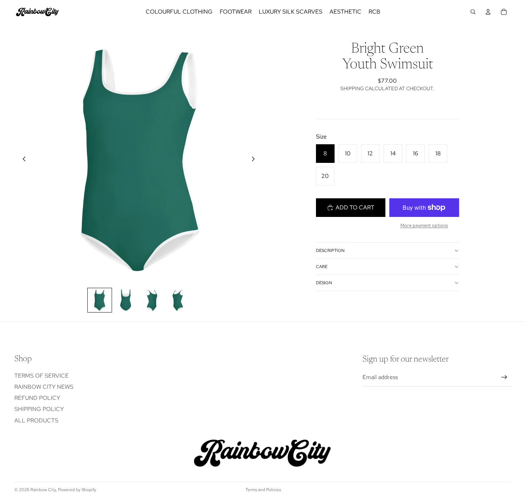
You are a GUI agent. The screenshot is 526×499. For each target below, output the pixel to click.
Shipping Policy (39, 409)
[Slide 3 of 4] (152, 300)
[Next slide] (255, 160)
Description (330, 250)
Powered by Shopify (77, 490)
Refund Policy (37, 398)
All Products (36, 420)
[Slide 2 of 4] (125, 300)
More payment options (424, 225)
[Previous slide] (22, 160)
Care (321, 267)
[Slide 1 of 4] (99, 300)
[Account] (488, 12)
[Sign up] (504, 377)
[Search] (473, 12)
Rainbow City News (43, 387)
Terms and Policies (263, 490)
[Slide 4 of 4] (178, 300)
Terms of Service (41, 375)
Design (324, 283)
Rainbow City (43, 490)
